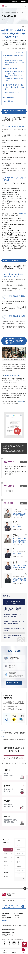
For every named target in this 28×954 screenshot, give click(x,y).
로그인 (7, 1)
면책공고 (4, 915)
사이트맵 (16, 918)
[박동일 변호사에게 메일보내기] (26, 535)
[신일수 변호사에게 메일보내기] (26, 574)
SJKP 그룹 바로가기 (8, 900)
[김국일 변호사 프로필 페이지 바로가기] (15, 513)
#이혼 (3, 763)
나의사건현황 (14, 1)
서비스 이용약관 (5, 913)
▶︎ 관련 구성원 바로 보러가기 (9, 101)
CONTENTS (20, 52)
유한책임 (16, 915)
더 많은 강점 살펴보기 (12, 683)
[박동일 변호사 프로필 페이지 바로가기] (15, 539)
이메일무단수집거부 (6, 918)
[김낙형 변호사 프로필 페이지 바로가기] (15, 565)
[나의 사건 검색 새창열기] (4, 943)
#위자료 (14, 763)
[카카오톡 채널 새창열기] (14, 943)
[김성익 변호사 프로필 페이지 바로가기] (15, 526)
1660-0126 (23, 1)
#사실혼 (19, 763)
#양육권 (24, 763)
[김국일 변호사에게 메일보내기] (26, 509)
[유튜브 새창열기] (18, 943)
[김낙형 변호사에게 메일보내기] (26, 562)
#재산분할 (8, 763)
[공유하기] (25, 27)
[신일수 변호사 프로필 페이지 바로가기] (15, 579)
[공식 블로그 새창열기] (9, 943)
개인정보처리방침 (18, 913)
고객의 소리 (4, 920)
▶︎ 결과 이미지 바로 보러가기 (9, 97)
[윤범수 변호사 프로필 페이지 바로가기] (15, 553)
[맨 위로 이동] (24, 888)
